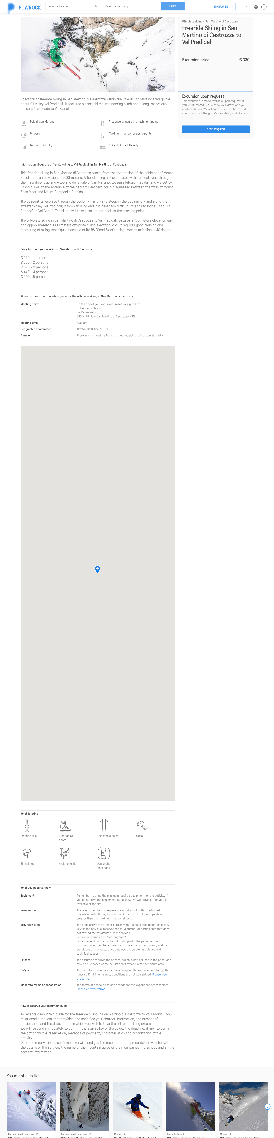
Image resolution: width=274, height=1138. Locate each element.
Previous (7, 1107)
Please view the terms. (91, 989)
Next (267, 1107)
